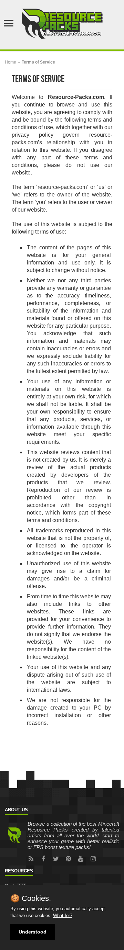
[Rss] (31, 858)
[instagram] (93, 858)
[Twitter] (55, 858)
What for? (62, 915)
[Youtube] (80, 858)
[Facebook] (43, 858)
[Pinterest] (68, 858)
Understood (32, 932)
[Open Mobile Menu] (9, 24)
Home (10, 62)
